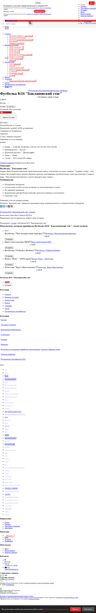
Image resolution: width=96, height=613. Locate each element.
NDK (6, 373)
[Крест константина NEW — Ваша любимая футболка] (41, 242)
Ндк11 (7, 399)
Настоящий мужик (11, 397)
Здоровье (8, 79)
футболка (8, 509)
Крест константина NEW (17, 242)
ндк (6, 456)
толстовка (8, 506)
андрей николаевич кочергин (15, 414)
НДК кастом (14, 51)
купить (7, 447)
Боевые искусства (10, 385)
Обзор (7, 282)
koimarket (10, 378)
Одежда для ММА (16, 43)
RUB (7, 27)
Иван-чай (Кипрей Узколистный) (22, 81)
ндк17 (7, 462)
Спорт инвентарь (16, 68)
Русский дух (9, 405)
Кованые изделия (11, 45)
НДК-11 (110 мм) (16, 58)
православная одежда (12, 491)
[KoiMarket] (48, 3)
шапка (7, 511)
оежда (7, 473)
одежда (7, 470)
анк (6, 417)
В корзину (6, 112)
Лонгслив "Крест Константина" (20, 267)
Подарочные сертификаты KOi (13, 359)
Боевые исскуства (10, 388)
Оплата (83, 6)
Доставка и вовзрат (88, 8)
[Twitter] (4, 206)
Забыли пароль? (87, 16)
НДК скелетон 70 (16, 47)
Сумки (12, 75)
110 (6, 370)
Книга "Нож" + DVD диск (17, 258)
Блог (6, 537)
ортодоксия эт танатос (12, 485)
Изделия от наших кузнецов (20, 54)
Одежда (8, 34)
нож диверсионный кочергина (14, 467)
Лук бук (8, 539)
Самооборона (14, 64)
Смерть (7, 408)
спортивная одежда (11, 497)
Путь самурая (9, 402)
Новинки (8, 86)
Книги (7, 77)
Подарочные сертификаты (15, 85)
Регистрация (86, 14)
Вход (83, 12)
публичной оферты (33, 599)
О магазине (5, 335)
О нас (83, 5)
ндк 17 (7, 459)
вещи (6, 423)
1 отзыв (13, 223)
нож (6, 464)
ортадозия (8, 476)
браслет (7, 420)
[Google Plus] (11, 206)
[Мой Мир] (9, 206)
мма (6, 453)
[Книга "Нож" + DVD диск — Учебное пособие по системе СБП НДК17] (41, 259)
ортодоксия (8, 482)
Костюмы (13, 41)
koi (6, 375)
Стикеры (13, 71)
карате (7, 429)
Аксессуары (9, 62)
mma (6, 382)
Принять (75, 609)
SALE (7, 83)
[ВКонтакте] (1, 206)
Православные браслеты (19, 69)
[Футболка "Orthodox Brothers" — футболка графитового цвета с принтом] (48, 250)
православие (11, 488)
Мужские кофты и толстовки (21, 36)
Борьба (7, 391)
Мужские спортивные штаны (21, 39)
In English (88, 21)
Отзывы (84, 10)
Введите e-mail (9, 11)
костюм (7, 441)
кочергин (10, 443)
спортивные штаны (11, 500)
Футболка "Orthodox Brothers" (20, 250)
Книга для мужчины (11, 394)
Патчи (11, 66)
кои (7, 434)
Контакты (9, 528)
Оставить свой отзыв (48, 97)
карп (6, 432)
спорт (7, 494)
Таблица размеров (7, 163)
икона (7, 426)
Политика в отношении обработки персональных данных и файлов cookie (30, 349)
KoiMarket (9, 541)
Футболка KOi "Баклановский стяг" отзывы (17, 212)
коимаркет (11, 437)
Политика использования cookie (56, 609)
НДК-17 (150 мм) (16, 56)
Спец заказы (14, 53)
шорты (7, 514)
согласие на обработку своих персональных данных (27, 8)
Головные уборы (16, 73)
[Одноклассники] (6, 206)
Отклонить (88, 609)
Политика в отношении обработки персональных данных (16, 596)
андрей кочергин (13, 411)
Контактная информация (10, 330)
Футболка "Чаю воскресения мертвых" (24, 233)
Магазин (9, 536)
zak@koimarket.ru (11, 569)
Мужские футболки (17, 38)
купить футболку (10, 450)
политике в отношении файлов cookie (67, 597)
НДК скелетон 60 (16, 49)
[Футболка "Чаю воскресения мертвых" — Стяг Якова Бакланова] (59, 233)
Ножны (12, 60)
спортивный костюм (11, 503)
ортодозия (8, 479)
